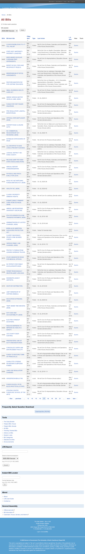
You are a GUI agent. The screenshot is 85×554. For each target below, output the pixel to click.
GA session (4, 28)
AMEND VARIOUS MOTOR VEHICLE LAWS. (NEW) (14, 98)
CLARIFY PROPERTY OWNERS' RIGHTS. (13, 195)
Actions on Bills (8, 433)
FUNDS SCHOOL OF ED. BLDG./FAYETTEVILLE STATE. (15, 385)
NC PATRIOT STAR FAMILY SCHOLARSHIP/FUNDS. (14, 265)
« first (10, 398)
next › (69, 398)
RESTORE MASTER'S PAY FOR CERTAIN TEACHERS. (14, 83)
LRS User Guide (9, 499)
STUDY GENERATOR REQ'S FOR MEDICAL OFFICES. (15, 258)
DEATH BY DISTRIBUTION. (14, 286)
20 (56, 398)
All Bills (6, 428)
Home (3, 15)
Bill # (3, 38)
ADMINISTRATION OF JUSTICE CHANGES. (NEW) (16, 223)
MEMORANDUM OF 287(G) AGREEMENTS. (14, 74)
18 (48, 398)
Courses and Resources (59, 1)
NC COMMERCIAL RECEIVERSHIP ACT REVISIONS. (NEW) (12, 133)
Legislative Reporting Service (12, 8)
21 (60, 398)
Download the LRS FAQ (42, 411)
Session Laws (8, 435)
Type (33, 38)
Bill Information (9, 512)
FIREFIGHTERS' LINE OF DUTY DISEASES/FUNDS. (14, 341)
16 (40, 398)
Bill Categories (8, 437)
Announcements (9, 442)
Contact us (7, 501)
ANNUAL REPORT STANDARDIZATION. (12, 168)
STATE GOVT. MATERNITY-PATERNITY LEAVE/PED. (14, 52)
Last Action (41, 38)
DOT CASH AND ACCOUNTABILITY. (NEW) (14, 314)
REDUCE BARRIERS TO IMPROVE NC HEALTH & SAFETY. (13, 328)
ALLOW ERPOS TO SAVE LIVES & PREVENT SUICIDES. (15, 147)
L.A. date (70, 38)
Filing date (28, 37)
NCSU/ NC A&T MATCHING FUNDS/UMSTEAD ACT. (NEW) (15, 181)
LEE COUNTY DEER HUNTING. (12, 335)
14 (32, 398)
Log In (38, 531)
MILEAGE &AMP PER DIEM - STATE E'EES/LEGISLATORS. (15, 161)
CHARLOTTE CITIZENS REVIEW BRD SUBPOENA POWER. (14, 363)
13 (28, 398)
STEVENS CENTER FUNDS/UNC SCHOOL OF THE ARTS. (15, 392)
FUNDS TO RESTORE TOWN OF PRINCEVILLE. (15, 355)
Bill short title (10, 38)
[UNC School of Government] (21, 1)
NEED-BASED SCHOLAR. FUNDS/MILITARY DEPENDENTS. (14, 59)
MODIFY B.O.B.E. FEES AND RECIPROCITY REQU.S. (15, 66)
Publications (73, 1)
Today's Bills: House (10, 424)
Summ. (76, 45)
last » (74, 398)
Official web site (9, 510)
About (5, 496)
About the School (51, 1)
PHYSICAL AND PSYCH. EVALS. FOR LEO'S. (13, 174)
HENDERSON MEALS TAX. (14, 378)
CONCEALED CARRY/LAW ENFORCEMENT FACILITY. (14, 348)
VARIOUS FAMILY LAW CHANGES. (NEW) (13, 244)
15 (36, 398)
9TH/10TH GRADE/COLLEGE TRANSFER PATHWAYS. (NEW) (16, 216)
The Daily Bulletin (9, 421)
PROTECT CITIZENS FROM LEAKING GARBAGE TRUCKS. (15, 251)
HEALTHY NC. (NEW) (12, 188)
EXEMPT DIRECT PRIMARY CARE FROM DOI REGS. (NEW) (14, 202)
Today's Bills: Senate (10, 426)
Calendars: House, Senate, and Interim (16, 514)
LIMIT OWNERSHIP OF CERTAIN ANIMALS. (13, 293)
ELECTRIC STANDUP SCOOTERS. (13, 321)
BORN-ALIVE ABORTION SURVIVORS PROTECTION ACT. (14, 230)
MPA (68, 1)
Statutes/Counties (9, 439)
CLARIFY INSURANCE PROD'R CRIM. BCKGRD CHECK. (14, 237)
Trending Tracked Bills (10, 430)
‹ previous (18, 398)
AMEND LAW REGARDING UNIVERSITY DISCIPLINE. (14, 209)
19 (52, 398)
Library (65, 1)
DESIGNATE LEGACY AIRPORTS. (13, 279)
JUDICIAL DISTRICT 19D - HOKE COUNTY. (14, 154)
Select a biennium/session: (10, 455)
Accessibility (44, 531)
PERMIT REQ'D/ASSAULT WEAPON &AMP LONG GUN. (15, 272)
